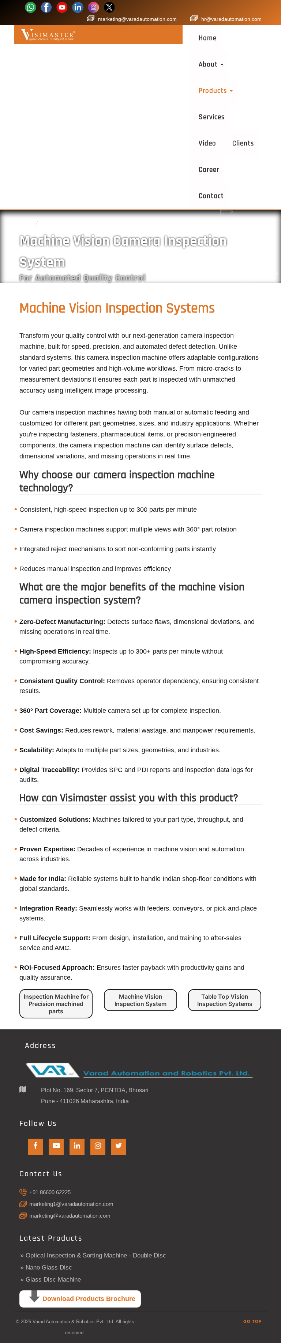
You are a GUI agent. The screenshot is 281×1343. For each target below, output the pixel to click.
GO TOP (252, 1321)
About (209, 64)
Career (209, 169)
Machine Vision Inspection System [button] (140, 1000)
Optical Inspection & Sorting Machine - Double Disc (96, 1255)
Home (208, 38)
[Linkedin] (78, 7)
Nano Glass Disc (49, 1267)
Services (212, 117)
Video (207, 143)
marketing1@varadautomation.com (71, 1204)
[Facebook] (31, 7)
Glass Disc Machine (53, 1279)
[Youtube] (62, 7)
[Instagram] (93, 7)
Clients (243, 143)
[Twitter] (109, 7)
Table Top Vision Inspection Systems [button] (224, 1000)
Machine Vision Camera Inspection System (95, 223)
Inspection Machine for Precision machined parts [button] (56, 1004)
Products (214, 90)
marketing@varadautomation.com (137, 19)
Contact (211, 196)
